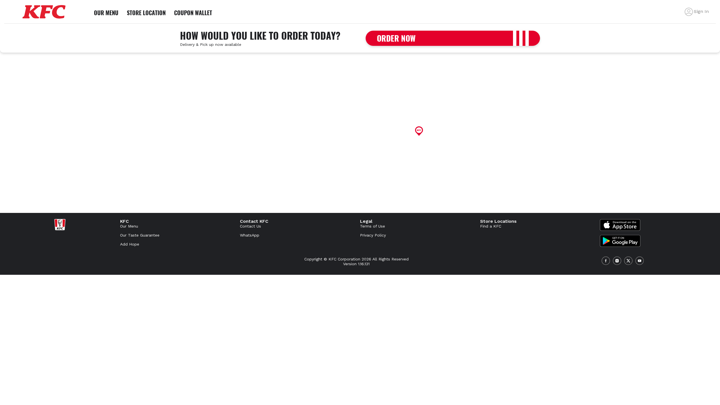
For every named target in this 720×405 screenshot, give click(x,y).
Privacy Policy (373, 235)
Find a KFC (490, 226)
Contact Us (250, 226)
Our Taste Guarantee (139, 235)
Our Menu (129, 226)
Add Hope (129, 244)
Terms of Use (372, 226)
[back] (689, 12)
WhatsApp (249, 235)
